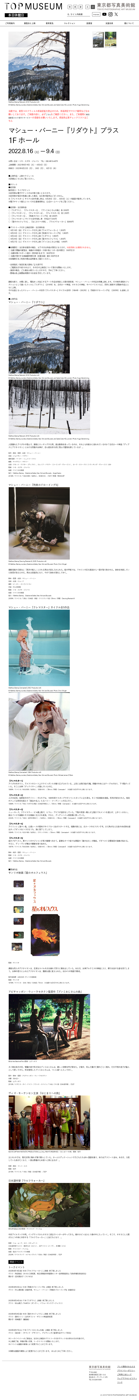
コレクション (69, 23)
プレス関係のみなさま (126, 1367)
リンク (120, 1382)
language (96, 14)
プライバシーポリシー (126, 1370)
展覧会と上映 (29, 23)
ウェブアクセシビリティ (127, 1378)
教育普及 (49, 23)
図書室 (89, 23)
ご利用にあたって (124, 1374)
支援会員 (109, 23)
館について (129, 23)
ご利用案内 (10, 23)
